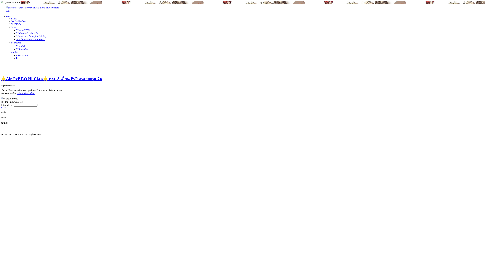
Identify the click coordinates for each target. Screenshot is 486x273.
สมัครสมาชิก (22, 55)
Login (18, 58)
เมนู (7, 16)
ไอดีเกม (4, 105)
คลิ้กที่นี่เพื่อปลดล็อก (26, 94)
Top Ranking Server (19, 21)
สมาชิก (14, 52)
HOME (14, 19)
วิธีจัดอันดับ (16, 24)
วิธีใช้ (13, 27)
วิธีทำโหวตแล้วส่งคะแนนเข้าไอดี (30, 40)
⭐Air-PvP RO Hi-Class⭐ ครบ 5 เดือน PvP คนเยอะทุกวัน (51, 78)
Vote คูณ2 (20, 46)
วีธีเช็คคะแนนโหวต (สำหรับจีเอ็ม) (31, 36)
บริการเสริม (16, 43)
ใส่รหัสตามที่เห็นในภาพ (11, 102)
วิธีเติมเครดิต (22, 49)
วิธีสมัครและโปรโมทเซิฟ (27, 33)
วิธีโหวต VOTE (23, 30)
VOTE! (4, 108)
